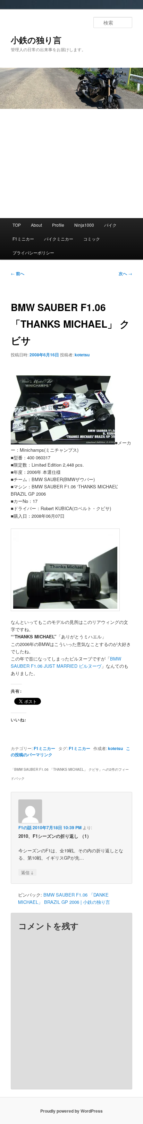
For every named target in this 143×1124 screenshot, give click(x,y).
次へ (125, 273)
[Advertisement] (71, 163)
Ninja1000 (84, 225)
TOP (16, 225)
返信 (27, 872)
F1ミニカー (23, 239)
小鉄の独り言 (36, 40)
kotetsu (82, 355)
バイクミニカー (58, 239)
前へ (17, 273)
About (36, 225)
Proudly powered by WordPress (71, 1111)
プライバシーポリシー (33, 252)
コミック (91, 239)
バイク (110, 225)
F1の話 (25, 827)
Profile (58, 225)
